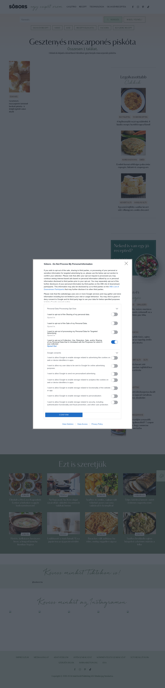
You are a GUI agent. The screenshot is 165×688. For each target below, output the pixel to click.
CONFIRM (64, 415)
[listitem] (82, 308)
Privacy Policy (97, 424)
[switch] (114, 314)
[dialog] (82, 344)
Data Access (82, 424)
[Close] (127, 264)
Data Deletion (67, 424)
